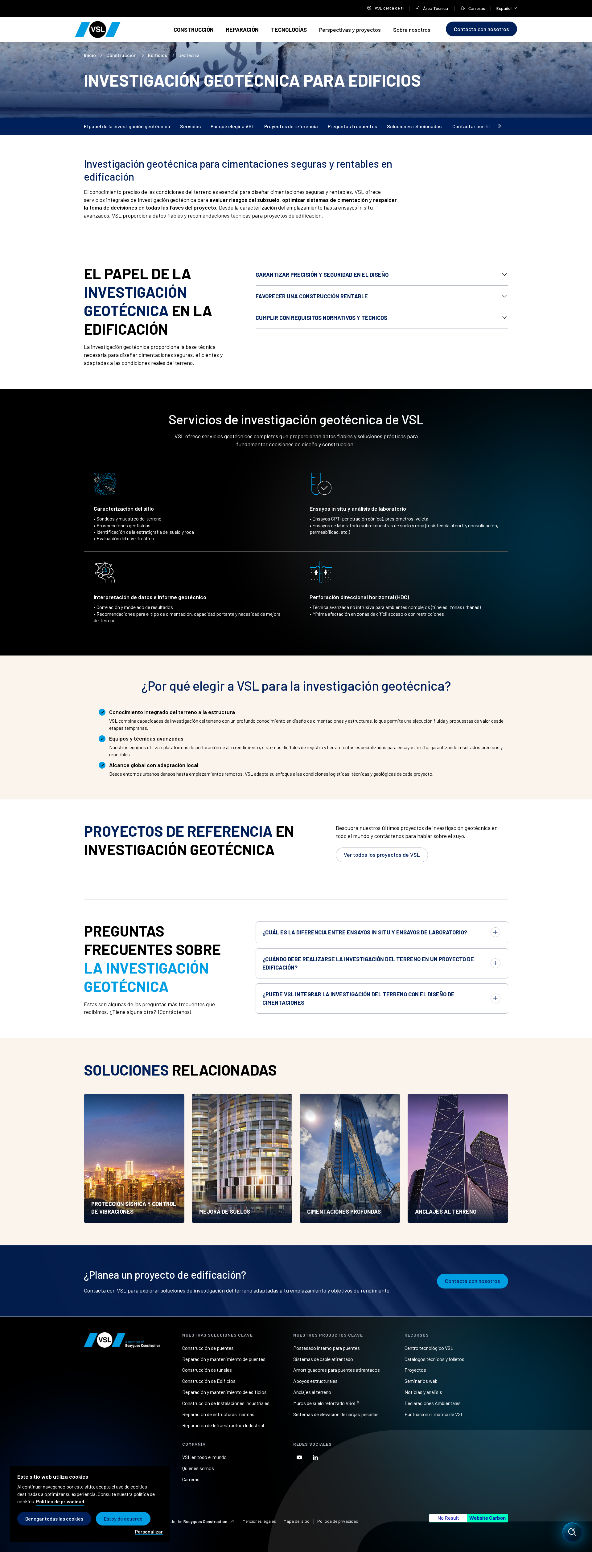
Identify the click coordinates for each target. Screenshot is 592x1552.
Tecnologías (289, 29)
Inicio (90, 55)
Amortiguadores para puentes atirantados (336, 1370)
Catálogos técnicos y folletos (434, 1359)
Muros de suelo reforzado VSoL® (326, 1403)
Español (506, 8)
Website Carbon (487, 1518)
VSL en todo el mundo (204, 1457)
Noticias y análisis (423, 1392)
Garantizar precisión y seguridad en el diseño (322, 274)
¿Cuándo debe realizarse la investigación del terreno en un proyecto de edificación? (368, 963)
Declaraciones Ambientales (433, 1403)
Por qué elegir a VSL (232, 126)
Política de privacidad (337, 1521)
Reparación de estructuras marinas (218, 1414)
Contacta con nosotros (481, 29)
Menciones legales (259, 1521)
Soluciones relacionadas (414, 126)
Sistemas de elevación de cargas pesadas (336, 1414)
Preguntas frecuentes (352, 126)
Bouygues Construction (205, 1521)
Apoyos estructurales (315, 1381)
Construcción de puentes (208, 1348)
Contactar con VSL (473, 126)
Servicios (190, 126)
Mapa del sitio (297, 1521)
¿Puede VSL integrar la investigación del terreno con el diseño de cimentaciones (358, 998)
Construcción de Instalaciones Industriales (225, 1403)
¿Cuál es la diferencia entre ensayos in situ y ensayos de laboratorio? (364, 932)
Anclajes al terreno (312, 1392)
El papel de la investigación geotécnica (127, 126)
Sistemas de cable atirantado (323, 1359)
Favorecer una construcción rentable (312, 296)
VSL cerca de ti (389, 7)
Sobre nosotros (411, 29)
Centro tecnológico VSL (429, 1348)
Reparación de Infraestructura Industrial (223, 1425)
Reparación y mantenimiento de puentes (223, 1359)
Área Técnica (436, 8)
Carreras (476, 8)
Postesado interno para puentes (326, 1348)
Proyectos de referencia (291, 126)
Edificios (158, 55)
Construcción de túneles (207, 1370)
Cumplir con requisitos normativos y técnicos (321, 317)
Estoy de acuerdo (123, 1518)
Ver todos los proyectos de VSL (382, 854)
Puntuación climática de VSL (434, 1414)
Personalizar (149, 1531)
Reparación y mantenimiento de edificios (224, 1392)
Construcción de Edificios (209, 1381)
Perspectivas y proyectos (350, 29)
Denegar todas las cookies (54, 1518)
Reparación (242, 29)
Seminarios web (421, 1381)
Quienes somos (198, 1468)
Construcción (194, 29)
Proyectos (415, 1370)
